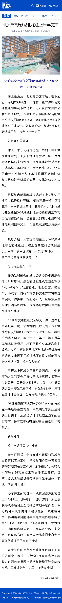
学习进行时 (21, 16)
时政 (44, 16)
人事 (53, 16)
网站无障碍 (54, 6)
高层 (34, 16)
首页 (6, 15)
